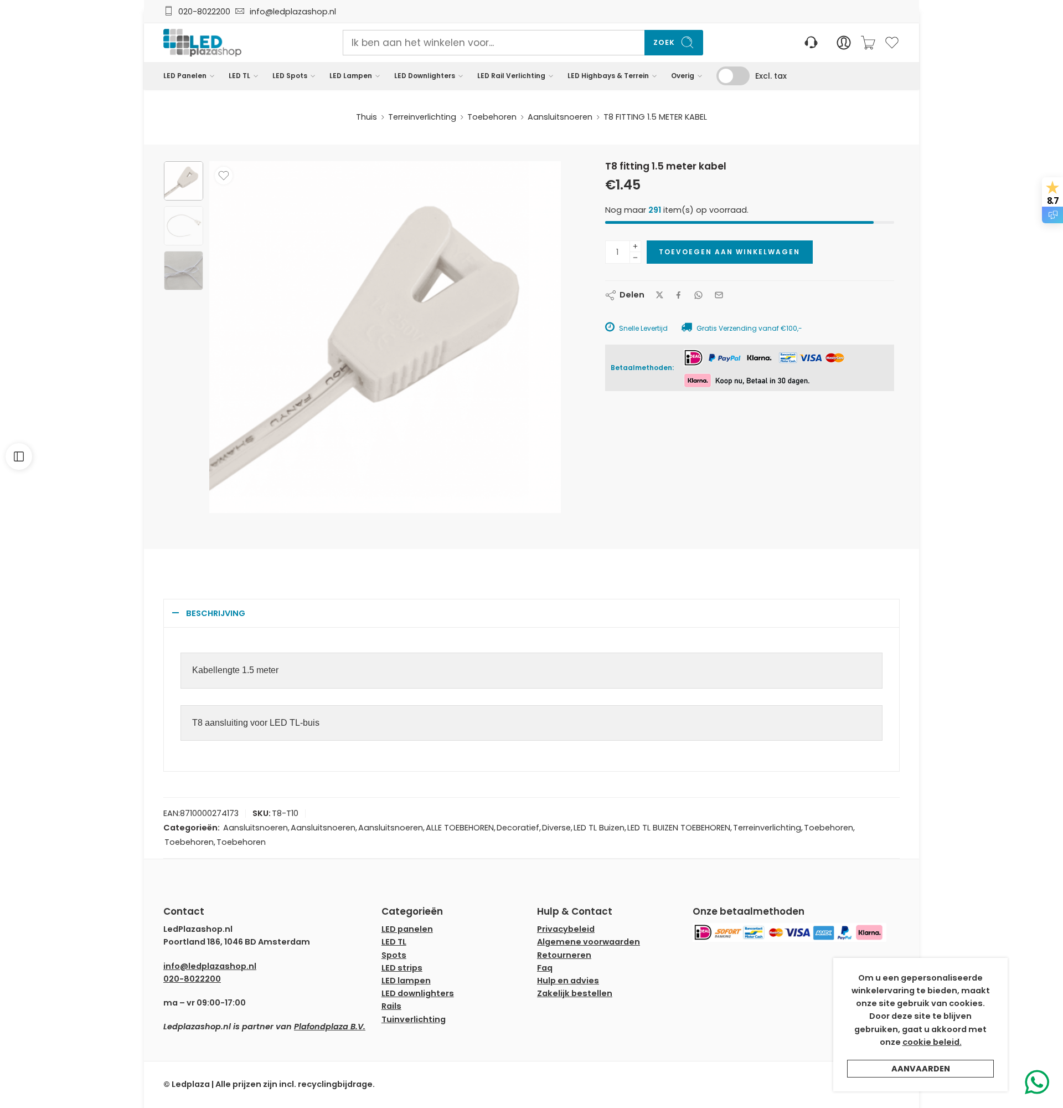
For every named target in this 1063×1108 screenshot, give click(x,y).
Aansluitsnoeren (560, 116)
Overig (682, 75)
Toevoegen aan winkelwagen (729, 252)
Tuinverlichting (413, 1019)
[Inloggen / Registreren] (843, 42)
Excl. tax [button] (771, 75)
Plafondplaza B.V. (329, 1026)
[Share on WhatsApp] (698, 295)
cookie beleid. (932, 1042)
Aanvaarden (920, 1068)
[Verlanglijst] (224, 175)
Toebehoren (492, 116)
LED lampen (406, 980)
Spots (393, 955)
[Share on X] (660, 295)
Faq (545, 967)
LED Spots (289, 75)
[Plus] (635, 246)
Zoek (664, 42)
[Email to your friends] (719, 295)
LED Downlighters (424, 75)
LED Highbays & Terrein (608, 75)
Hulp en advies (568, 980)
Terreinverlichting (422, 116)
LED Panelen (185, 75)
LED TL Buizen (599, 827)
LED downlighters (417, 993)
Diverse (556, 827)
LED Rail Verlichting (511, 75)
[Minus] (635, 258)
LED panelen (407, 929)
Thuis (366, 116)
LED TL (239, 75)
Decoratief (518, 827)
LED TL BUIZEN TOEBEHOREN (678, 827)
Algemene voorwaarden (588, 941)
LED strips (401, 967)
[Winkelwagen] (868, 42)
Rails (391, 1006)
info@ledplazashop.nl (290, 11)
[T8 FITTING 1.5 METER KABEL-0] (183, 181)
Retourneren (564, 955)
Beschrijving (215, 613)
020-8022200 (204, 11)
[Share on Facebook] (678, 295)
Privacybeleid (566, 929)
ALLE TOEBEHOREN (460, 827)
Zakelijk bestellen (574, 993)
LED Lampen (350, 75)
